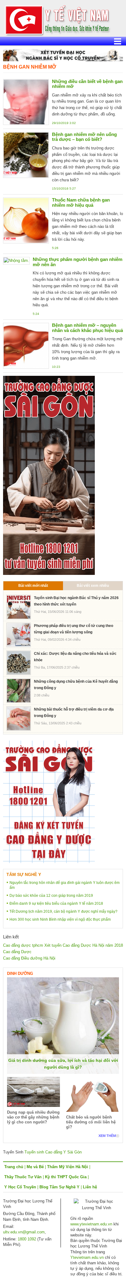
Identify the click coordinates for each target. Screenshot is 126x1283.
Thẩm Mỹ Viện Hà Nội (67, 1166)
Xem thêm (107, 1136)
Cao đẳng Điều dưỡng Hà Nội (29, 958)
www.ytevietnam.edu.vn (91, 1224)
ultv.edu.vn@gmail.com (24, 1232)
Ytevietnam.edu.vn (87, 1257)
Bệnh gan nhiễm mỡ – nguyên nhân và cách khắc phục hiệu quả (87, 328)
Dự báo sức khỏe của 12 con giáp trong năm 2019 (51, 895)
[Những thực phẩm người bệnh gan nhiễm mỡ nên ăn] (16, 260)
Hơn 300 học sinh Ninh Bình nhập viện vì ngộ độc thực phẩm (60, 919)
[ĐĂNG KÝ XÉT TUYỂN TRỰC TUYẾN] (49, 801)
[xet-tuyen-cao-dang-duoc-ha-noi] (63, 54)
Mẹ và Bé (35, 1166)
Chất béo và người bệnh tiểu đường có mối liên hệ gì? (91, 1122)
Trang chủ (13, 1166)
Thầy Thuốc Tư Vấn (23, 1177)
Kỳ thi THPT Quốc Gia (66, 1177)
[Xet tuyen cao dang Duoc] (49, 475)
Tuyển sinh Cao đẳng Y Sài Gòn (53, 1152)
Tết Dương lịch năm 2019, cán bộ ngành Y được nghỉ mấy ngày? (63, 911)
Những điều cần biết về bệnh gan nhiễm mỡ (87, 84)
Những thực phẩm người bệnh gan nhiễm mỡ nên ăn (77, 262)
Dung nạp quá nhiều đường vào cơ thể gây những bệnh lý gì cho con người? (33, 1117)
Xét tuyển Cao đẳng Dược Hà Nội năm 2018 (83, 945)
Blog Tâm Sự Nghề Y (59, 1187)
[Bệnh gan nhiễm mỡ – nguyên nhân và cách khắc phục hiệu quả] (26, 345)
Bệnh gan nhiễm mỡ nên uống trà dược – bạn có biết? (84, 137)
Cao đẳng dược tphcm (23, 945)
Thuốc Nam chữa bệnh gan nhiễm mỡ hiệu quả (81, 202)
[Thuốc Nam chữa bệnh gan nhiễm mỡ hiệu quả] (26, 220)
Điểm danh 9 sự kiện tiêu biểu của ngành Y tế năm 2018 (56, 903)
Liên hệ (90, 1187)
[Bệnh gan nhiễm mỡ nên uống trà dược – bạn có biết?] (26, 154)
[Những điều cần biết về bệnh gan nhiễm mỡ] (26, 101)
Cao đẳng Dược (17, 951)
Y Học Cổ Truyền (20, 1187)
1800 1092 (27, 1239)
